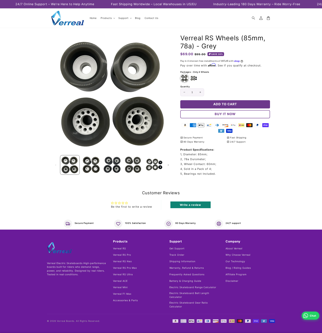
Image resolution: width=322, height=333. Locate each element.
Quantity (185, 86)
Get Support (177, 248)
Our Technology (235, 261)
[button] (253, 18)
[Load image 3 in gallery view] (112, 165)
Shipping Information (182, 261)
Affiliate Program (236, 274)
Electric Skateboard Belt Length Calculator (189, 295)
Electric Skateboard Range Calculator (192, 287)
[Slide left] (55, 165)
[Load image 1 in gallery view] (69, 165)
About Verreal (234, 248)
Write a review (190, 204)
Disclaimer (232, 280)
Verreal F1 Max (122, 293)
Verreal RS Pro (122, 254)
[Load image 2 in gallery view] (90, 165)
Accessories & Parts (125, 300)
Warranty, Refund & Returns (186, 267)
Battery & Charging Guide (185, 280)
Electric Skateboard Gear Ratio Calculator (188, 304)
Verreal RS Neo (122, 261)
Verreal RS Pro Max (125, 267)
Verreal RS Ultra (123, 274)
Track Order (176, 254)
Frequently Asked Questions (186, 274)
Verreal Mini (120, 287)
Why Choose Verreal (238, 254)
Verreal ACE (120, 280)
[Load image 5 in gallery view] (154, 165)
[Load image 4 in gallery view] (133, 165)
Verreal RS (119, 248)
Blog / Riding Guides (238, 267)
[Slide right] (168, 165)
